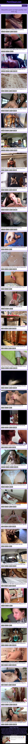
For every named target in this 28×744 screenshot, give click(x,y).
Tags (14, 727)
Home (11, 727)
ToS (17, 727)
